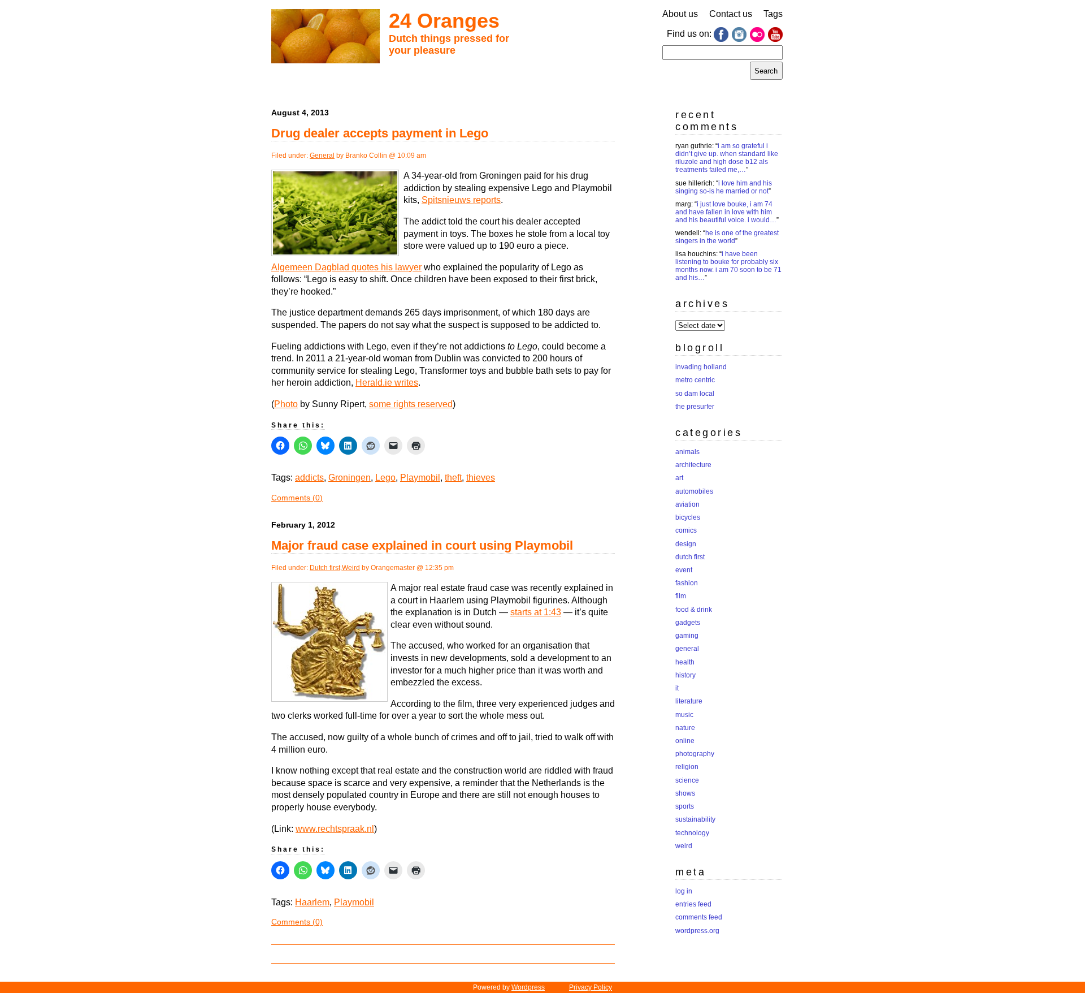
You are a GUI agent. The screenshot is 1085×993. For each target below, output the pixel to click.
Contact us (730, 14)
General (322, 155)
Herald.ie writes (386, 382)
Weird (351, 568)
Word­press (528, 987)
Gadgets (687, 623)
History (685, 675)
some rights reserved (411, 404)
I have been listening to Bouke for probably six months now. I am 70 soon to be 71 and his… (728, 266)
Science (687, 780)
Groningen (349, 477)
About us (680, 14)
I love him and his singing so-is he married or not (723, 187)
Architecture (693, 465)
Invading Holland (701, 367)
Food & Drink (693, 610)
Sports (684, 806)
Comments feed (698, 917)
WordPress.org (697, 931)
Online (685, 741)
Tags (773, 14)
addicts (309, 477)
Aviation (687, 504)
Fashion (686, 583)
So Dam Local (694, 394)
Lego (385, 477)
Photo (286, 404)
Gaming (686, 636)
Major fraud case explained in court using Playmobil (422, 545)
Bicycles (687, 517)
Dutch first (325, 568)
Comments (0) (297, 497)
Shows (685, 793)
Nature (685, 728)
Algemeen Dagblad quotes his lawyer (346, 267)
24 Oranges (444, 20)
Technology (692, 833)
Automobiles (694, 491)
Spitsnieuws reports (461, 200)
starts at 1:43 (535, 612)
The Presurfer (694, 407)
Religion (686, 767)
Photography (694, 754)
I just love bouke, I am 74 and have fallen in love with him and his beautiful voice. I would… (725, 212)
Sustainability (695, 819)
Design (685, 544)
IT (677, 688)
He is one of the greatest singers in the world (727, 237)
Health (685, 662)
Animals (687, 452)
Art (679, 478)
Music (684, 715)
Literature (688, 701)
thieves (480, 477)
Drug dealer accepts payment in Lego (379, 133)
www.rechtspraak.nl (335, 829)
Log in (683, 891)
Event (683, 570)
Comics (686, 530)
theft (453, 477)
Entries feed (693, 904)
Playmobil (420, 477)
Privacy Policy (590, 987)
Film (680, 596)
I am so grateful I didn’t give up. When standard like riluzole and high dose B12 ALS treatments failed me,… (726, 158)
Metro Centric (695, 380)
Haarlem (312, 902)
